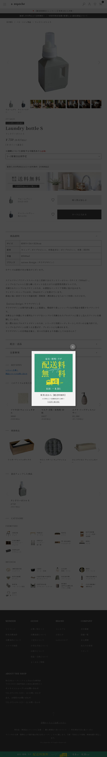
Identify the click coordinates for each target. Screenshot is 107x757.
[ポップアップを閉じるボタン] (73, 347)
